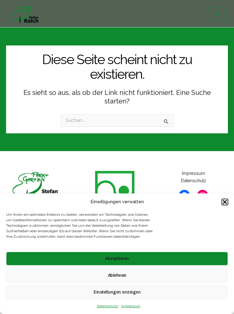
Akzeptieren (117, 258)
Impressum (130, 306)
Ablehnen (117, 275)
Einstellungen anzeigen (117, 292)
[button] (225, 202)
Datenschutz (107, 306)
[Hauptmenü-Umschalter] (217, 13)
